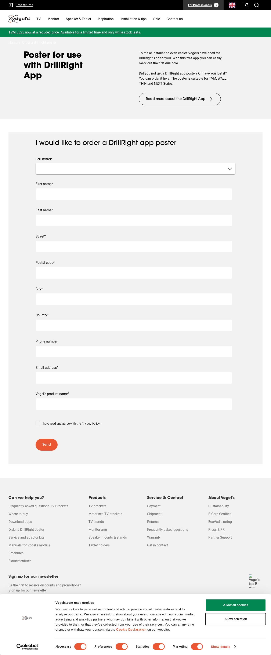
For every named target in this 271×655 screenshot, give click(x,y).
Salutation (44, 159)
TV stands (96, 522)
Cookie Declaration (131, 629)
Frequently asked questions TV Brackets (38, 506)
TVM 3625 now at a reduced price (33, 32)
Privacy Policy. (91, 423)
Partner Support (220, 537)
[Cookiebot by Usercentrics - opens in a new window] (27, 647)
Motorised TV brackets (105, 514)
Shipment (154, 514)
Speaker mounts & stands (107, 537)
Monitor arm (97, 530)
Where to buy (18, 514)
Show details (220, 646)
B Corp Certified (219, 514)
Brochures (16, 553)
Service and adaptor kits (26, 537)
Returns (153, 522)
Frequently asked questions (167, 530)
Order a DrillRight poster (26, 530)
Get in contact (157, 545)
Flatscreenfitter (19, 561)
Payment (153, 506)
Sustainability (218, 506)
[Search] (232, 6)
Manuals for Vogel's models (29, 545)
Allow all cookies (235, 605)
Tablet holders (99, 545)
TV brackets (97, 506)
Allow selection (235, 619)
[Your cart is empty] (246, 5)
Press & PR (216, 530)
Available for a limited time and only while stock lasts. (101, 32)
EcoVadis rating (220, 522)
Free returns (24, 5)
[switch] (122, 646)
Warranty (154, 537)
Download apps (20, 522)
